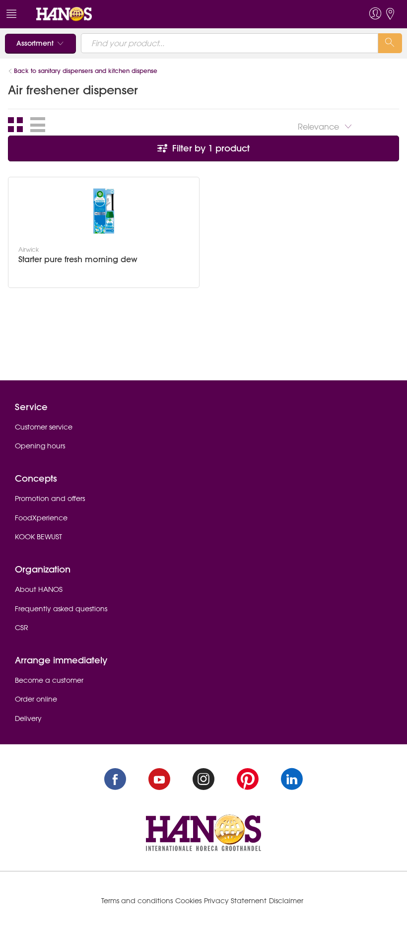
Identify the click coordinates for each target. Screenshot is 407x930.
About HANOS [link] (39, 589)
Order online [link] (36, 699)
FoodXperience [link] (41, 518)
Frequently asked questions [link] (61, 609)
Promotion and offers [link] (50, 498)
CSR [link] (21, 628)
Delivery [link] (28, 718)
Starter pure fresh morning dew (77, 259)
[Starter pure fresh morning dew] (104, 211)
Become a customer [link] (49, 680)
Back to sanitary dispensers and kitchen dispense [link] (85, 71)
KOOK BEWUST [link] (38, 537)
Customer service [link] (43, 427)
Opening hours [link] (40, 446)
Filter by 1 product (210, 148)
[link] (64, 13)
